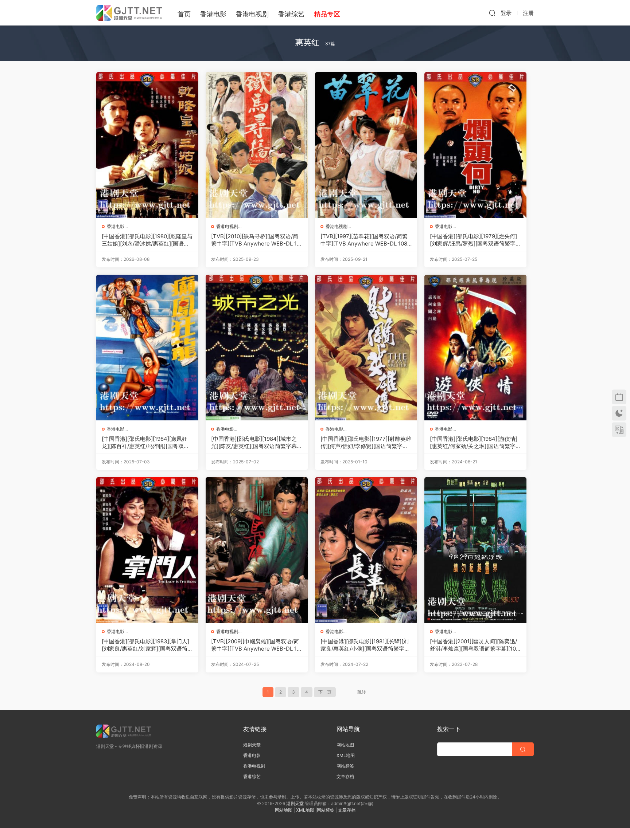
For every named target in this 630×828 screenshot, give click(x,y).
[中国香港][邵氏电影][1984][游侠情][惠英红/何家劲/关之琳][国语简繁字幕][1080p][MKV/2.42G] (473, 442)
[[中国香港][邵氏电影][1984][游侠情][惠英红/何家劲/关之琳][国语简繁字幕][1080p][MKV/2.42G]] (475, 347)
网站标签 (345, 766)
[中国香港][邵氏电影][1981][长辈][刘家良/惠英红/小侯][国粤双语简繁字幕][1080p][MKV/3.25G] (366, 645)
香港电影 (213, 14)
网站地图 (345, 744)
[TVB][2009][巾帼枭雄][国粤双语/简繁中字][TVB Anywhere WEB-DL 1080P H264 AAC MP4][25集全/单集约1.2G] (256, 645)
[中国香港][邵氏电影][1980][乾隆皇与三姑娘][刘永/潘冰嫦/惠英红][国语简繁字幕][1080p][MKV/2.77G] (147, 240)
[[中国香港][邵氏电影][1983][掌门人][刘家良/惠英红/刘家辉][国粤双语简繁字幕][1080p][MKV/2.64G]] (147, 550)
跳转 (361, 692)
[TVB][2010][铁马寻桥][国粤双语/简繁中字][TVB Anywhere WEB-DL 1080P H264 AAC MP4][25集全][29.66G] (256, 240)
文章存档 (345, 776)
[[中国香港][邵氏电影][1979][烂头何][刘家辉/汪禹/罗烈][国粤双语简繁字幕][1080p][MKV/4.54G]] (475, 145)
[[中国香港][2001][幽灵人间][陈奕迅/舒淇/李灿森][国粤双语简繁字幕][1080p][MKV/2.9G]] (475, 550)
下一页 (324, 692)
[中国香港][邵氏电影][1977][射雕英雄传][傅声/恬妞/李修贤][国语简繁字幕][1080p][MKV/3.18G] (365, 442)
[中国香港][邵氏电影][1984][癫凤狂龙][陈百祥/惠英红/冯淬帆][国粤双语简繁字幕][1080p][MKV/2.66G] (145, 442)
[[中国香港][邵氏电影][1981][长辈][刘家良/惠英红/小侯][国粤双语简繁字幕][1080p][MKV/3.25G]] (366, 550)
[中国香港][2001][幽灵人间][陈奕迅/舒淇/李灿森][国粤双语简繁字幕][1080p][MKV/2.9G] (474, 645)
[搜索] (492, 12)
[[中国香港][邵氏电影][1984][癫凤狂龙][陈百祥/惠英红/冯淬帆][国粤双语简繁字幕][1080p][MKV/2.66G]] (147, 347)
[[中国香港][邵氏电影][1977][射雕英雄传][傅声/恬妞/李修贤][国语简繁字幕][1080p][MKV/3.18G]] (366, 347)
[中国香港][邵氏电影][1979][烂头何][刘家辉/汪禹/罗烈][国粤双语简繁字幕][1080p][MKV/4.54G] (473, 240)
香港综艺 (291, 14)
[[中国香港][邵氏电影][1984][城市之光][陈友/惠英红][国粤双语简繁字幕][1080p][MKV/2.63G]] (257, 347)
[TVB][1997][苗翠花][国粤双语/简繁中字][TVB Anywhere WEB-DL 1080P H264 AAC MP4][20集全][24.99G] (365, 240)
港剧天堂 (252, 744)
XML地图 (346, 755)
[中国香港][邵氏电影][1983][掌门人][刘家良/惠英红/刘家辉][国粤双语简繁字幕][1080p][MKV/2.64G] (147, 645)
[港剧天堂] (129, 12)
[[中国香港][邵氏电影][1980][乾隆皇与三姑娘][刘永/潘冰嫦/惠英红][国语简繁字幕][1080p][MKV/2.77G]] (147, 145)
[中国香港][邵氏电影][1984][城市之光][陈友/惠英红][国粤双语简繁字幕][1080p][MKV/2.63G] (255, 442)
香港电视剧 (252, 14)
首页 (184, 14)
